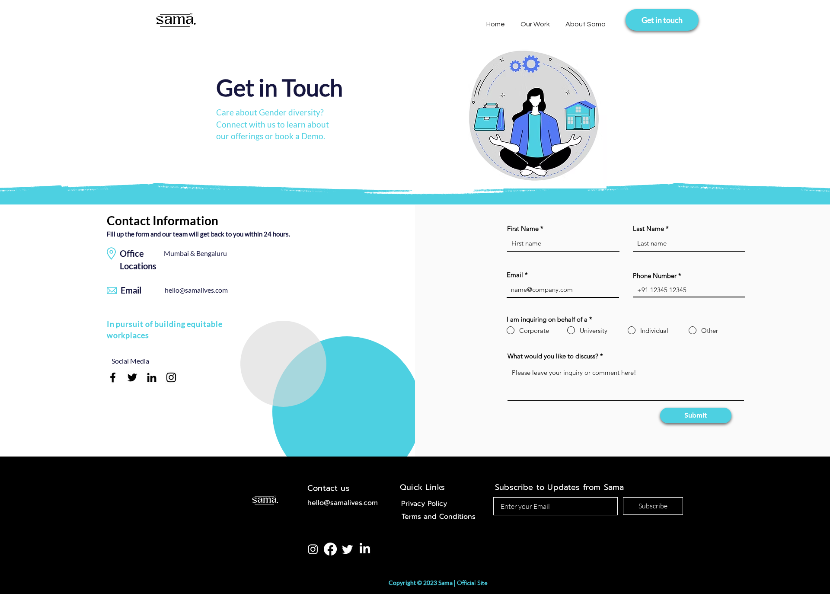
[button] (535, 20)
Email (515, 274)
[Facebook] (112, 377)
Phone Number (655, 275)
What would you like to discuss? (553, 356)
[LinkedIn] (151, 377)
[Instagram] (171, 377)
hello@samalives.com (196, 290)
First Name (523, 228)
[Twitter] (132, 377)
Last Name (648, 228)
